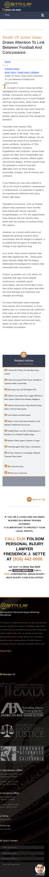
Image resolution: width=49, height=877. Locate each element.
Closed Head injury (16, 466)
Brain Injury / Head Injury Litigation (22, 72)
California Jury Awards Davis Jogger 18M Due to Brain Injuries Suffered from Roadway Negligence (23, 397)
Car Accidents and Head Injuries (19, 415)
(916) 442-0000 (27, 558)
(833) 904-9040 (5, 829)
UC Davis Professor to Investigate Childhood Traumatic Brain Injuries (22, 454)
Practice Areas (12, 69)
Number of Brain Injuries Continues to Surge (23, 441)
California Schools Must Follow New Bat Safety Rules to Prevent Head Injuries (23, 407)
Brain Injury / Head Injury (18, 473)
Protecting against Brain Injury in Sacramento (23, 447)
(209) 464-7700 (13, 804)
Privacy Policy (5, 651)
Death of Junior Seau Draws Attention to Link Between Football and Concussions (22, 423)
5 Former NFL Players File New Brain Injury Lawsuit (21, 372)
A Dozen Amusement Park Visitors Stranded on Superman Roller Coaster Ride (23, 381)
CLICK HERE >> (22, 570)
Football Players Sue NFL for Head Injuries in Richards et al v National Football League (22, 432)
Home (7, 15)
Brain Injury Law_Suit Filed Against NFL (21, 390)
